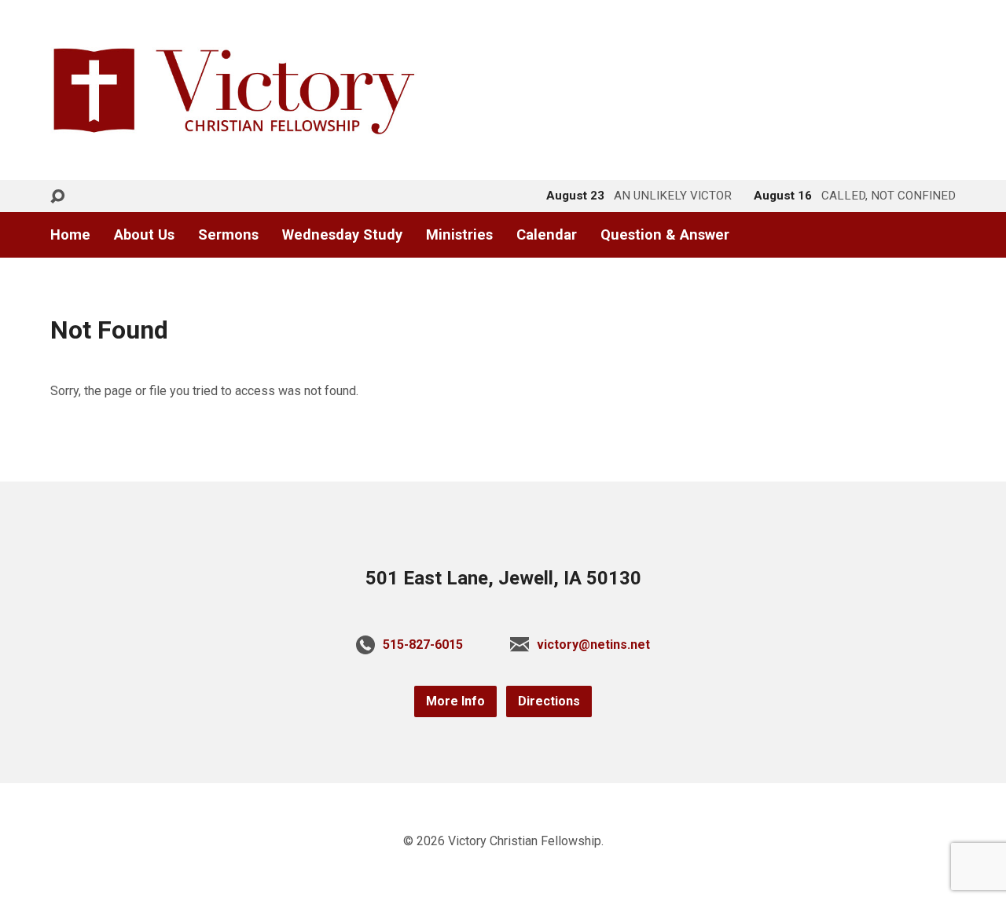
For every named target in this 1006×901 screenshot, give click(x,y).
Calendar (546, 235)
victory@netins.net (593, 644)
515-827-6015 (423, 644)
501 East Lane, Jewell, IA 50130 (503, 578)
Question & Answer (664, 235)
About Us (144, 235)
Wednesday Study (342, 235)
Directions (549, 701)
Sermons (228, 235)
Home (70, 235)
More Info (455, 701)
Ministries (459, 235)
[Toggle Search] (57, 197)
